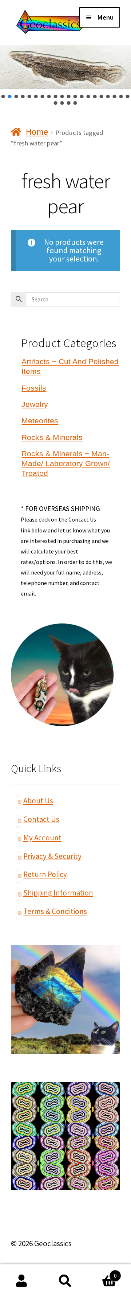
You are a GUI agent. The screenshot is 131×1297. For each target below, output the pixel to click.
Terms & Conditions (55, 911)
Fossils (33, 388)
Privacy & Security (52, 856)
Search (65, 1281)
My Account (42, 838)
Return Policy (45, 874)
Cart (102, 1272)
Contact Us (41, 819)
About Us (38, 801)
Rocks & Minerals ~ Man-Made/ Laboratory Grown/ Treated (65, 463)
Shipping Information (58, 893)
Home (37, 131)
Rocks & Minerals (52, 437)
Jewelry (34, 404)
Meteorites (39, 420)
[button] (3, 96)
